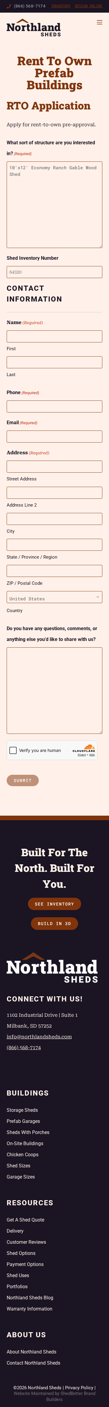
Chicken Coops (22, 1154)
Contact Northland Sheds (33, 1363)
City (11, 531)
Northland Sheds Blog (30, 1298)
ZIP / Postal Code (24, 583)
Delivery (15, 1231)
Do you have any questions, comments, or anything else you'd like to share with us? (52, 634)
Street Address (22, 479)
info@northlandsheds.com (39, 1037)
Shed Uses (18, 1275)
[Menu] (99, 22)
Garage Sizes (21, 1177)
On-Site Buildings (25, 1143)
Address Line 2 (22, 505)
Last (11, 374)
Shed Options (21, 1253)
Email (22, 422)
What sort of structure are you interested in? (51, 148)
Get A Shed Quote (25, 1220)
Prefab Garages (23, 1121)
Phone (23, 392)
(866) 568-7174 (30, 6)
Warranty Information (29, 1309)
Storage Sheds (22, 1110)
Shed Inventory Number (32, 258)
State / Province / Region (32, 557)
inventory (61, 6)
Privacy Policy (79, 1387)
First (11, 348)
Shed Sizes (18, 1166)
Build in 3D (54, 923)
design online (88, 6)
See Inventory (54, 904)
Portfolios (17, 1286)
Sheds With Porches (28, 1132)
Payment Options (25, 1264)
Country (14, 610)
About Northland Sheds (31, 1352)
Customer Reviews (26, 1242)
